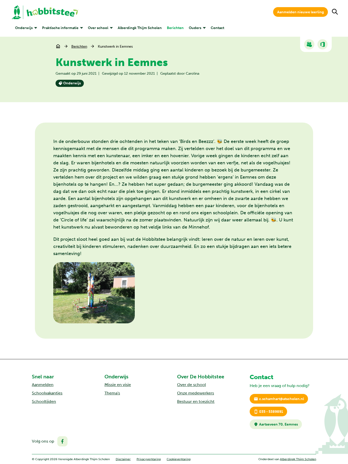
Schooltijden (44, 401)
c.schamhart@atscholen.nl (279, 399)
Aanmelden (42, 384)
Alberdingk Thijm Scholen (298, 459)
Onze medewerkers (195, 393)
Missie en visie (117, 384)
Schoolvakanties (47, 393)
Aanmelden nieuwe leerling (300, 12)
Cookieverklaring (179, 459)
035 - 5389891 (268, 411)
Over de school (191, 384)
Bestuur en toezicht (196, 401)
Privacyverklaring (149, 459)
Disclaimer (123, 459)
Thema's (112, 393)
